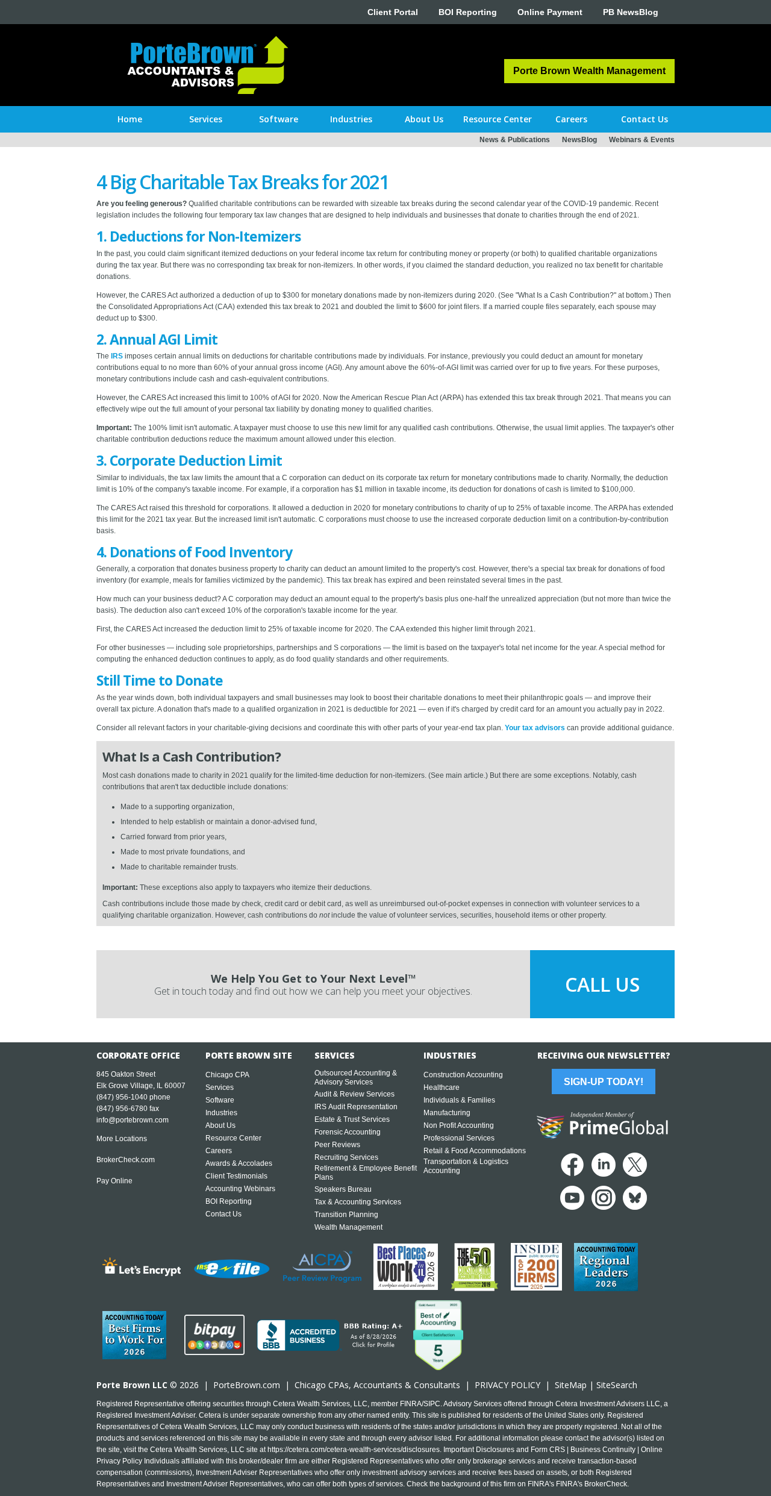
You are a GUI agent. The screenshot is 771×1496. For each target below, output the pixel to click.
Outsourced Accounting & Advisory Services (355, 1077)
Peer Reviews (337, 1145)
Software (219, 1100)
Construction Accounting (463, 1075)
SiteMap (571, 1385)
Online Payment (549, 12)
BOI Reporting (468, 12)
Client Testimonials (236, 1176)
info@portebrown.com (132, 1120)
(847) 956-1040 (122, 1097)
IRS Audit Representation (356, 1107)
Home (129, 119)
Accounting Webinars (240, 1189)
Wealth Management (348, 1227)
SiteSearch (616, 1385)
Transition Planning (346, 1214)
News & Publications (514, 140)
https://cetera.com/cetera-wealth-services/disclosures (353, 1449)
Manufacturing (446, 1113)
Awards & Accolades (238, 1163)
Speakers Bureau (343, 1189)
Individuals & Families (459, 1100)
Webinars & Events (642, 140)
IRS (117, 356)
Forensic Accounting (347, 1132)
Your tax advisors (535, 728)
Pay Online (114, 1181)
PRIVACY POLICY (507, 1385)
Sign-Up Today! (603, 1082)
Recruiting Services (346, 1157)
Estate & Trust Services (352, 1119)
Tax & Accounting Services (357, 1202)
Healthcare (441, 1087)
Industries (221, 1113)
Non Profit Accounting (458, 1125)
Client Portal (392, 12)
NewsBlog (579, 140)
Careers (218, 1151)
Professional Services (459, 1138)
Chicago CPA (227, 1075)
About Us (220, 1125)
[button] (205, 119)
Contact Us (223, 1214)
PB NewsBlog (630, 12)
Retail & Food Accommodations (474, 1151)
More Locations (121, 1139)
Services (219, 1087)
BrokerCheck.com (125, 1160)
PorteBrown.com (246, 1385)
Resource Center (233, 1138)
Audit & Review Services (354, 1094)
